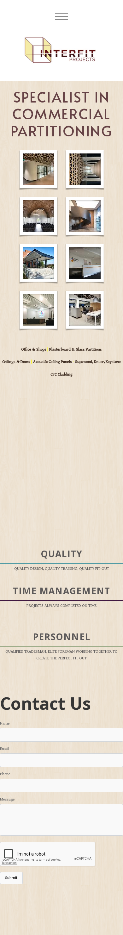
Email (4, 748)
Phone (5, 774)
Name (5, 723)
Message (7, 799)
